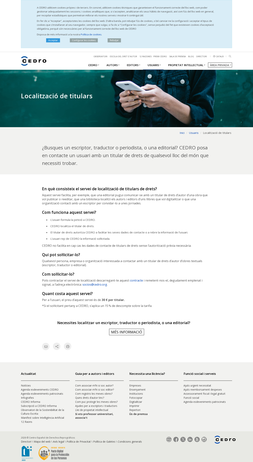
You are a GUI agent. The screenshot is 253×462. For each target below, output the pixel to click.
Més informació (126, 331)
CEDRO (92, 65)
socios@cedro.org (94, 284)
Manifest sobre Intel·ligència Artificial (42, 417)
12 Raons (26, 422)
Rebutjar (114, 40)
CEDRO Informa (30, 402)
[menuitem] (93, 64)
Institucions (136, 393)
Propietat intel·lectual (185, 65)
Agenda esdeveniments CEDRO (40, 389)
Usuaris (153, 65)
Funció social (191, 397)
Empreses (135, 385)
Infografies (27, 397)
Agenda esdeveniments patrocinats (42, 393)
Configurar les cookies (84, 40)
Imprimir (134, 406)
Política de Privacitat (78, 441)
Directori (201, 56)
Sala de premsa (177, 56)
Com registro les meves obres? (93, 393)
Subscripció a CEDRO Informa (39, 406)
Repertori (134, 410)
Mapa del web (42, 441)
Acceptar (53, 40)
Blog (191, 56)
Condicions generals (130, 441)
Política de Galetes (104, 441)
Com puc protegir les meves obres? (96, 402)
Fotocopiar (135, 397)
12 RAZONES (145, 56)
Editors (132, 65)
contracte (136, 280)
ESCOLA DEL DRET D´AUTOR (123, 56)
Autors (112, 65)
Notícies (26, 385)
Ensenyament (137, 389)
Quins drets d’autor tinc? (89, 397)
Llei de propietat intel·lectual (91, 410)
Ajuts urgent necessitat (197, 385)
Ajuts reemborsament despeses (203, 389)
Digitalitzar (135, 402)
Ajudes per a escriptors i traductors (96, 406)
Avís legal (58, 441)
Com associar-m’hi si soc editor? (94, 389)
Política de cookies (91, 34)
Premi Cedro (160, 56)
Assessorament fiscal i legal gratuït (205, 393)
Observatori (100, 56)
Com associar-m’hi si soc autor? (94, 385)
